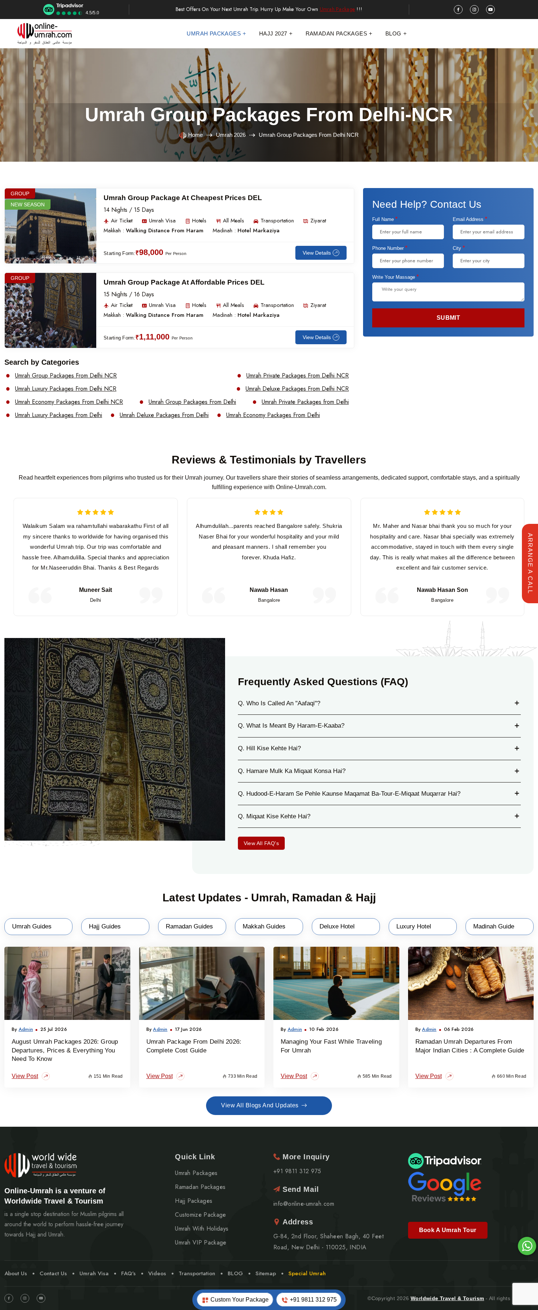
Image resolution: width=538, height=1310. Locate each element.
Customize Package (200, 1215)
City (459, 248)
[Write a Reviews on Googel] (444, 1186)
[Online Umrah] (45, 34)
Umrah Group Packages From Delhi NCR (66, 376)
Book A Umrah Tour (448, 1230)
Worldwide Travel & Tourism (447, 1298)
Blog (393, 33)
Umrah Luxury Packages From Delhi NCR (65, 389)
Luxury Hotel (413, 926)
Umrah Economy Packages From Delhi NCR (69, 402)
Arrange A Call (530, 563)
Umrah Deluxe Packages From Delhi (164, 415)
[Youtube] (41, 1298)
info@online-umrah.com (303, 1204)
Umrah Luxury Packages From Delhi (58, 415)
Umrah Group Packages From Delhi (192, 402)
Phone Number (389, 248)
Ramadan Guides (189, 926)
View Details (317, 253)
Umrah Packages (214, 33)
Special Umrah (307, 1273)
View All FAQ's (261, 843)
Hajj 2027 (273, 33)
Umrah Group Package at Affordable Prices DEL (184, 282)
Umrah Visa (94, 1273)
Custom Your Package (239, 1299)
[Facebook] (8, 1298)
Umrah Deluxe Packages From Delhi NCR (297, 389)
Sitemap (265, 1273)
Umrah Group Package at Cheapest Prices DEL (183, 198)
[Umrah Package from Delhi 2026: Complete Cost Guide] (202, 983)
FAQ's (128, 1273)
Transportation (197, 1273)
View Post (25, 1076)
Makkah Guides (264, 926)
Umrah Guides (32, 926)
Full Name (384, 219)
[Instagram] (24, 1298)
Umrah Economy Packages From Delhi (273, 415)
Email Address (470, 219)
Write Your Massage (395, 277)
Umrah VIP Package (200, 1243)
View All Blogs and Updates (259, 1105)
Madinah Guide (493, 926)
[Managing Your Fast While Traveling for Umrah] (336, 983)
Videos (157, 1273)
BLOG (235, 1273)
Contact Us (53, 1273)
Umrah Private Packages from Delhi (305, 402)
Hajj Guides (105, 926)
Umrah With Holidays (201, 1229)
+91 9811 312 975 (312, 1299)
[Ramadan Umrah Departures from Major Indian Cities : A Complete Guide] (471, 983)
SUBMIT (448, 318)
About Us (15, 1273)
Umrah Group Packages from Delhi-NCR (269, 114)
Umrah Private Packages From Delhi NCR (297, 376)
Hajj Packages (193, 1201)
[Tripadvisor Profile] (444, 1160)
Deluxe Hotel (337, 926)
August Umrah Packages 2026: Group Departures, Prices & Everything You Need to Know (65, 1050)
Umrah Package (337, 9)
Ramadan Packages (336, 33)
